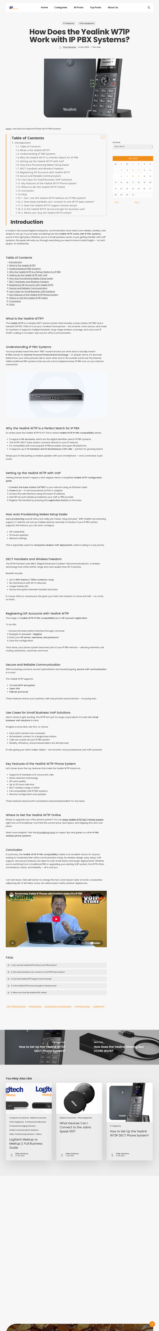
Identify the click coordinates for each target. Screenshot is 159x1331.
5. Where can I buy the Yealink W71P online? (46, 212)
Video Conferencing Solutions (22, 1134)
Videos (39, 1134)
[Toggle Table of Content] (101, 137)
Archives (116, 142)
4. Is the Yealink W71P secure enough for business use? (53, 209)
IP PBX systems (35, 1007)
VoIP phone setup (82, 1007)
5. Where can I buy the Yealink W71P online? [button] (29, 992)
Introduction (23, 142)
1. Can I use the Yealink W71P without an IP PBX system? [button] (34, 965)
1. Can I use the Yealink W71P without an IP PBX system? (53, 198)
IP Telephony (68, 23)
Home (8, 129)
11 (138, 176)
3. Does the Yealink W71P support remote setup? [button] (31, 979)
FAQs (24, 194)
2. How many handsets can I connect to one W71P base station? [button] (38, 972)
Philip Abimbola (69, 47)
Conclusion (27, 190)
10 (133, 176)
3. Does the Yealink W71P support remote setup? (49, 205)
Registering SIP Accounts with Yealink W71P (45, 172)
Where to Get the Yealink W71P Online (43, 187)
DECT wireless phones (16, 1007)
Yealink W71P (98, 1007)
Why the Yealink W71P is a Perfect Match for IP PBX (49, 157)
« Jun (116, 202)
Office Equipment (86, 23)
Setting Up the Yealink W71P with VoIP (42, 161)
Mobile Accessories (38, 1118)
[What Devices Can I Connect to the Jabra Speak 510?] (79, 1121)
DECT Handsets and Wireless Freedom (42, 168)
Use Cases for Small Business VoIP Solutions (46, 179)
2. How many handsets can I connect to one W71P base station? (57, 201)
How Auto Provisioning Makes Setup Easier (44, 164)
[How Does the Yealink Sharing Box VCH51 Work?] (119, 1047)
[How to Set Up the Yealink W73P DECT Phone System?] (40, 1047)
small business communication (58, 1007)
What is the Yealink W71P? (35, 150)
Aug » (137, 202)
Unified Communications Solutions (23, 1130)
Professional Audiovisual (35, 1122)
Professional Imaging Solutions (22, 1126)
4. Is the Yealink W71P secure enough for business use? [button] (34, 986)
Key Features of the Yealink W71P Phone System (48, 183)
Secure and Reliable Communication (40, 175)
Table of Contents (30, 146)
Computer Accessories (19, 1118)
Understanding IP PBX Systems (38, 153)
